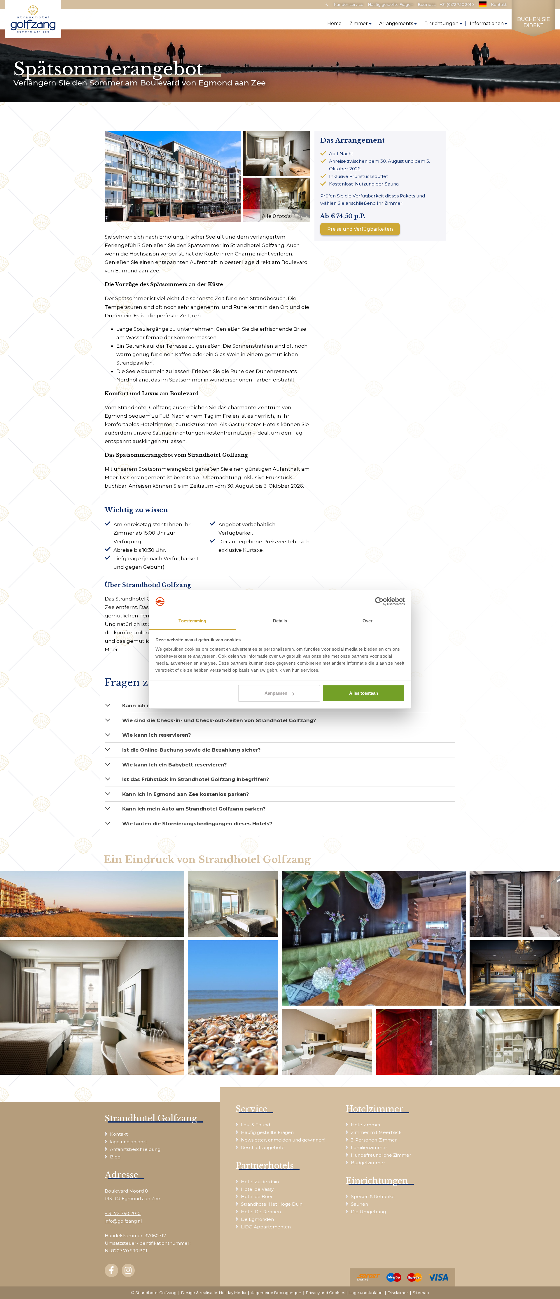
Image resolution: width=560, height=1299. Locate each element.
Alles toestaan (363, 693)
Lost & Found (255, 1125)
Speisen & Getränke (373, 1196)
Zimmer (358, 23)
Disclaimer (398, 1292)
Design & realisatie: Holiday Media (213, 1292)
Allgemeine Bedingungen (276, 1292)
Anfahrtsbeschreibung (135, 1149)
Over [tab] (367, 620)
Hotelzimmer (366, 1125)
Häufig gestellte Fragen (390, 4)
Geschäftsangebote (263, 1147)
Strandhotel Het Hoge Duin (271, 1204)
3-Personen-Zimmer (374, 1140)
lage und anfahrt (128, 1141)
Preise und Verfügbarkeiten (360, 229)
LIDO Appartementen (266, 1227)
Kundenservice (348, 4)
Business (426, 4)
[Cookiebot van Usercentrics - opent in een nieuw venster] (379, 601)
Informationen (487, 23)
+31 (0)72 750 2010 (457, 4)
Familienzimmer (369, 1147)
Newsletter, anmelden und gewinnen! (283, 1140)
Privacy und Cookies (325, 1292)
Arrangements (396, 23)
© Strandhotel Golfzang (153, 1292)
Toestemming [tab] (192, 620)
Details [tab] (280, 620)
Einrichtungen (441, 23)
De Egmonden (257, 1219)
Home (334, 23)
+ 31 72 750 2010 (123, 1213)
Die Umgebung (368, 1211)
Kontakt (499, 4)
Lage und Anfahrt (366, 1292)
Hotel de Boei (256, 1196)
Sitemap (421, 1292)
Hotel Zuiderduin (260, 1181)
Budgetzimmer (368, 1162)
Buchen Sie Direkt (533, 22)
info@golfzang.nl (123, 1221)
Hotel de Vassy (257, 1189)
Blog (115, 1157)
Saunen (359, 1204)
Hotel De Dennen (261, 1211)
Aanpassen (276, 693)
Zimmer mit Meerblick (376, 1132)
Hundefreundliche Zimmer (381, 1155)
